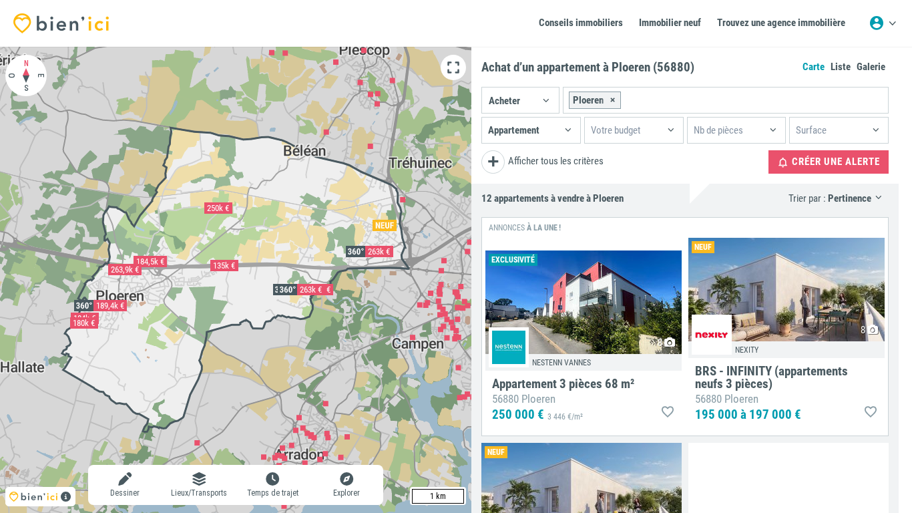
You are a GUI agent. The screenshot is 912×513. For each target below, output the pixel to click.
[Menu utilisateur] (882, 23)
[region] (235, 280)
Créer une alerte (834, 162)
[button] (520, 100)
